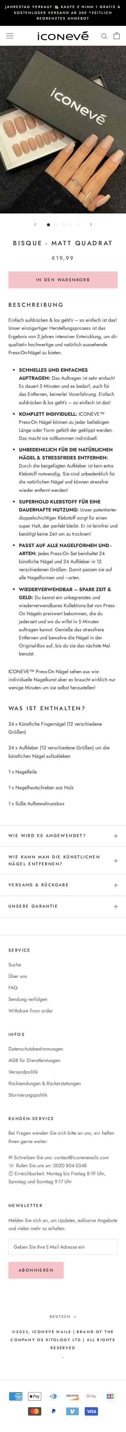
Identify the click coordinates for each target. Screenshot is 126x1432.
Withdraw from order (30, 1010)
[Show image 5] (77, 224)
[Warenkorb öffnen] (117, 35)
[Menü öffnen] (9, 35)
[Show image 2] (55, 224)
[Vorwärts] (91, 224)
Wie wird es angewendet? (47, 836)
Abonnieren (36, 1270)
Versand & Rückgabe (38, 885)
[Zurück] (35, 224)
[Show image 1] (48, 224)
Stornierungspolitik (27, 1094)
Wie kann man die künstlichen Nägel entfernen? (54, 860)
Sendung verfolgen (27, 999)
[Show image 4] (70, 224)
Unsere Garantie (33, 906)
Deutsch (60, 1316)
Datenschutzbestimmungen (35, 1048)
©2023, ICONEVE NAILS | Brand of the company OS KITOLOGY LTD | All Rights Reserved (62, 1340)
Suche (14, 964)
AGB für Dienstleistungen (34, 1060)
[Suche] (104, 36)
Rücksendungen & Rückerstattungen (44, 1083)
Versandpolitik (23, 1071)
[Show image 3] (63, 224)
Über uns (17, 976)
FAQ (13, 987)
